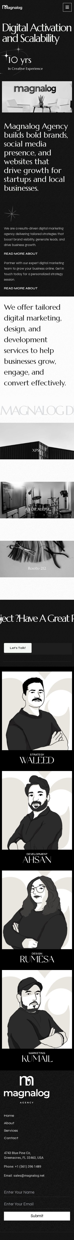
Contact (11, 1138)
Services (11, 1130)
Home (9, 1115)
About (9, 1123)
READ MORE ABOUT (21, 253)
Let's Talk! (18, 648)
